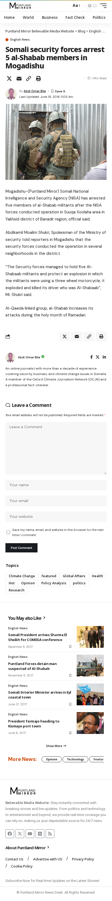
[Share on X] (9, 78)
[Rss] (50, 833)
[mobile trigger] (102, 6)
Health (97, 576)
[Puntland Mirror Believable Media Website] (21, 6)
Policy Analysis (53, 583)
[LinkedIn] (104, 357)
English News (20, 39)
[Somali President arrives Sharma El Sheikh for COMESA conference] (90, 637)
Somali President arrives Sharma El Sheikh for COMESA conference (37, 637)
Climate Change (22, 576)
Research (16, 590)
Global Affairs (74, 576)
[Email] (19, 78)
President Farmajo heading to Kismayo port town (34, 723)
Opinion (28, 583)
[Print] (38, 78)
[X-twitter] (19, 833)
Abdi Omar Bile (35, 91)
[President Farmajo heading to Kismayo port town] (90, 723)
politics (79, 583)
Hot (12, 583)
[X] (97, 357)
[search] (66, 5)
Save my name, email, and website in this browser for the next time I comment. (58, 532)
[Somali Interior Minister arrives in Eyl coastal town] (90, 694)
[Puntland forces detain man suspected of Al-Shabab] (90, 665)
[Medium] (40, 833)
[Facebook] (91, 357)
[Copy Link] (28, 78)
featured (49, 576)
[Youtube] (30, 833)
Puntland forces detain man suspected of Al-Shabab (32, 666)
